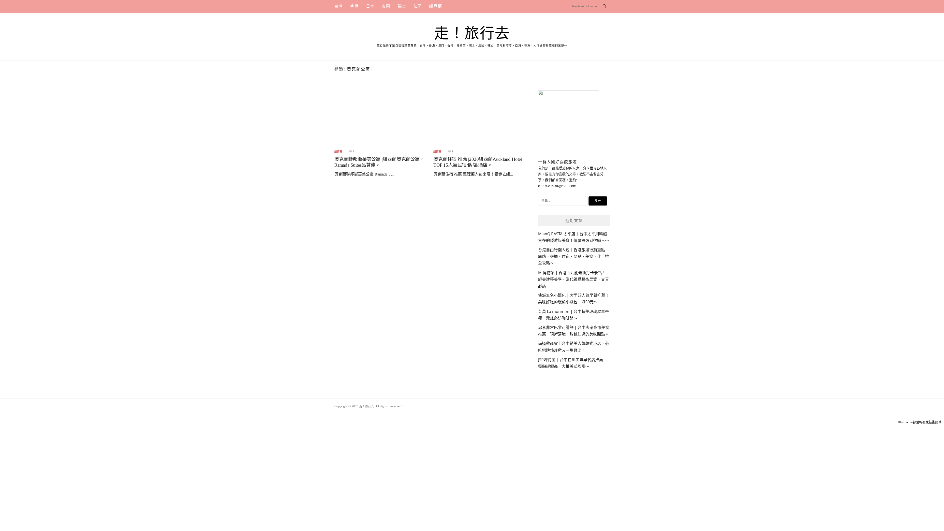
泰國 (386, 6)
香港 (354, 6)
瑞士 (402, 6)
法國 (417, 6)
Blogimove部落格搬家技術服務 (920, 422)
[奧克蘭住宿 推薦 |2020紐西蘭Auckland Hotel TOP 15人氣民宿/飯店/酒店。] (479, 117)
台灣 (338, 6)
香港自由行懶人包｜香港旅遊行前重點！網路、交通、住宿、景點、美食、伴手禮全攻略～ (573, 256)
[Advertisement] (472, 413)
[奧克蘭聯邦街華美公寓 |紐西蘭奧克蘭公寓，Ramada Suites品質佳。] (380, 117)
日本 (370, 6)
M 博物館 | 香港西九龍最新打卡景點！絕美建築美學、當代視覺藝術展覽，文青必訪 (573, 279)
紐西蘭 (435, 6)
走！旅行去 (472, 33)
